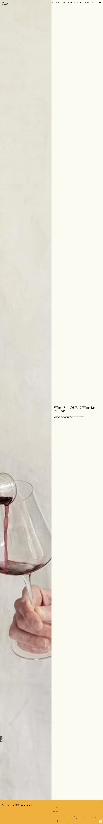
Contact (87, 2)
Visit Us (57, 2)
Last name (55, 811)
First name (55, 807)
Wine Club (69, 2)
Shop (52, 2)
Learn (63, 2)
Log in (92, 2)
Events (76, 2)
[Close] (101, 802)
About (81, 2)
